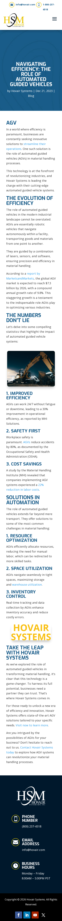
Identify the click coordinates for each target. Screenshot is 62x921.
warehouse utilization (27, 584)
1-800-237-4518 (49, 7)
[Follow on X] (43, 915)
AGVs (26, 442)
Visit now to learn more (32, 725)
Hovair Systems (21, 91)
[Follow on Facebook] (18, 915)
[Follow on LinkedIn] (26, 915)
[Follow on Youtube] (35, 915)
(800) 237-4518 (31, 826)
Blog (31, 96)
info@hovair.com (25, 4)
